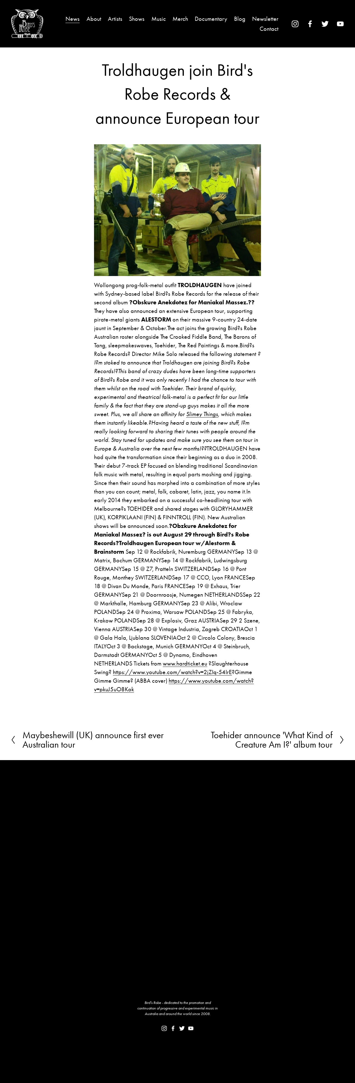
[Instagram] (295, 24)
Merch (180, 18)
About (94, 18)
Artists (115, 18)
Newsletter (265, 18)
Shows (136, 18)
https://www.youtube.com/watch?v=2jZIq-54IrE (172, 672)
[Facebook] (310, 24)
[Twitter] (325, 24)
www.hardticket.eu (185, 663)
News (72, 18)
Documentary (211, 18)
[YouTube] (340, 24)
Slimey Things (202, 414)
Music (158, 18)
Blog (239, 18)
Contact (269, 28)
